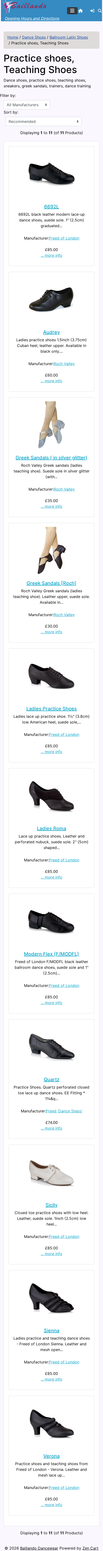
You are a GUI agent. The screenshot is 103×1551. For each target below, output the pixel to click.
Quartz (51, 1079)
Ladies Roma (51, 828)
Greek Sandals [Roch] (51, 583)
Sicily (51, 1205)
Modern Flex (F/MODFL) (51, 954)
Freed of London (64, 238)
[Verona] (51, 1423)
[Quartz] (51, 1047)
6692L (51, 207)
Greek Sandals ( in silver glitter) (51, 458)
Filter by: (8, 95)
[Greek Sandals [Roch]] (51, 551)
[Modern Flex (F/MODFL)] (51, 921)
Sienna (51, 1330)
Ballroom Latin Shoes (69, 37)
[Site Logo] (25, 6)
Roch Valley (64, 363)
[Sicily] (51, 1172)
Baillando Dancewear (39, 1548)
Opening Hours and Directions (32, 18)
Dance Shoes (34, 37)
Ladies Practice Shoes (51, 709)
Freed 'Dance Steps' (64, 1111)
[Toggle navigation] (72, 10)
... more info (51, 255)
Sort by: (11, 112)
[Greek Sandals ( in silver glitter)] (51, 425)
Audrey (51, 332)
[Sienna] (51, 1298)
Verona (51, 1456)
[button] (100, 11)
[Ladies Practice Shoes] (51, 676)
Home (12, 37)
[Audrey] (51, 300)
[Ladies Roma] (51, 796)
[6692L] (51, 174)
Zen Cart (90, 1548)
